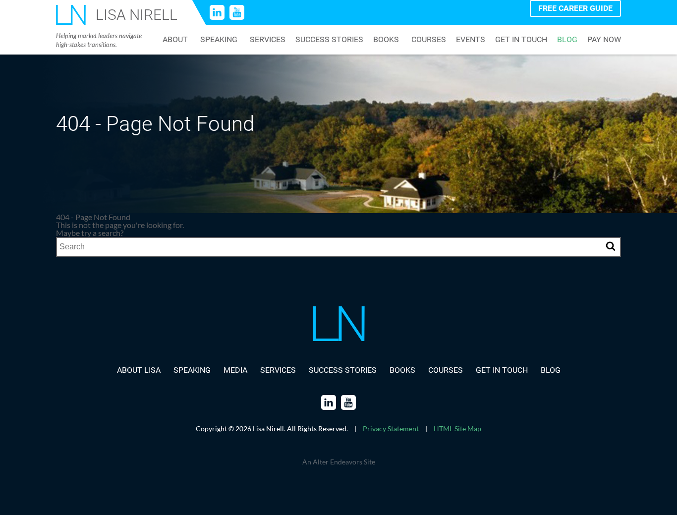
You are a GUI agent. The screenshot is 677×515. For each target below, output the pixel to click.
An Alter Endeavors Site (338, 462)
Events (470, 39)
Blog (567, 39)
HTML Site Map (457, 428)
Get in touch (521, 39)
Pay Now (604, 39)
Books (386, 39)
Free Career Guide (575, 8)
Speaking (218, 39)
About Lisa (139, 370)
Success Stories (329, 39)
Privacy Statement (391, 428)
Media (235, 370)
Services (267, 39)
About (175, 39)
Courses (428, 39)
